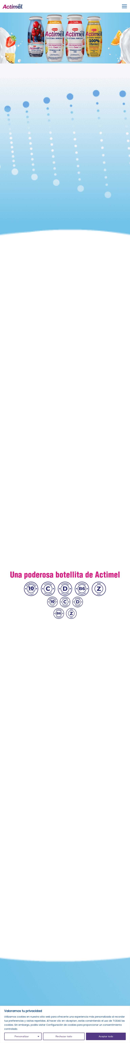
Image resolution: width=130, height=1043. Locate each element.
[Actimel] (13, 6)
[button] (124, 6)
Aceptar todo (106, 1036)
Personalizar (22, 1036)
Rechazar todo (64, 1036)
